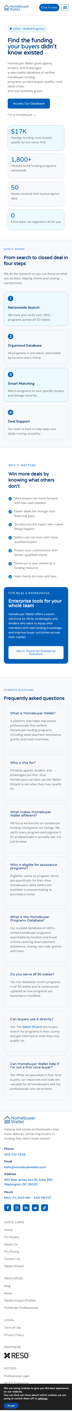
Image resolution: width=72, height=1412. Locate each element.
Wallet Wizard (32, 1027)
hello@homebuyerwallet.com (25, 1167)
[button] (65, 7)
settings (42, 1398)
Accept (11, 1405)
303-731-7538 (14, 1154)
